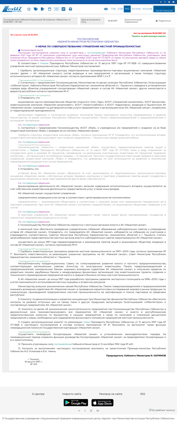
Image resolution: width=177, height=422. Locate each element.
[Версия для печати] (70, 9)
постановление (63, 344)
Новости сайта (71, 394)
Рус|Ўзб (136, 9)
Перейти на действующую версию (149, 36)
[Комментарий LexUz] (42, 9)
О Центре (38, 394)
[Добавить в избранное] (28, 9)
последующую (30, 125)
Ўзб (113, 9)
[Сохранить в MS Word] (63, 9)
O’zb (120, 9)
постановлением (97, 53)
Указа (87, 322)
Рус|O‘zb (147, 9)
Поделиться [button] (164, 21)
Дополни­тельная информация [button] (133, 20)
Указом (45, 63)
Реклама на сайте (110, 394)
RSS (142, 394)
